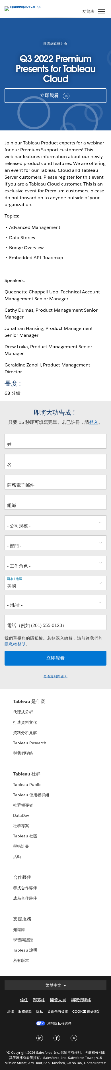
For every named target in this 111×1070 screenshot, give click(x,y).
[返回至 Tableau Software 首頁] (24, 6)
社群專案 (21, 825)
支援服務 (22, 919)
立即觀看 (49, 95)
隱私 (39, 1011)
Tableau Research (29, 742)
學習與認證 (23, 939)
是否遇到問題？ (55, 676)
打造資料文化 (25, 722)
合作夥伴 (22, 877)
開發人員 (58, 999)
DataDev (21, 815)
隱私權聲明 (15, 644)
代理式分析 (23, 712)
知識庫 (19, 929)
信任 (24, 999)
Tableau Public (27, 784)
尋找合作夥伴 (25, 887)
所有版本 (21, 960)
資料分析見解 (25, 732)
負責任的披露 (57, 1011)
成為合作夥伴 (25, 898)
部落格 (39, 999)
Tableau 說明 (25, 950)
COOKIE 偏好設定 (86, 1011)
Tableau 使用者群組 (31, 794)
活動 (17, 856)
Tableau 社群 (26, 774)
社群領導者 (23, 805)
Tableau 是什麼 (29, 701)
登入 (93, 422)
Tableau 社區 (25, 836)
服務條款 (25, 1011)
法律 (10, 1011)
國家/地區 (14, 579)
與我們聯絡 (23, 753)
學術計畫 (21, 846)
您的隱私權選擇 (59, 1023)
